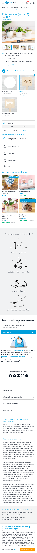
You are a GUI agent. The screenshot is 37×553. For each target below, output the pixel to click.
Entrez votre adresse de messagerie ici (14, 325)
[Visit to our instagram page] (22, 375)
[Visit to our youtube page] (18, 375)
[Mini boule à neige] (27, 182)
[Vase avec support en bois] (10, 205)
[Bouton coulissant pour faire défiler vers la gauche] (4, 47)
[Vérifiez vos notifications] (30, 2)
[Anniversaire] (8, 7)
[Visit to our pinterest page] (14, 375)
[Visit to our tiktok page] (26, 375)
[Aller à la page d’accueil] (11, 2)
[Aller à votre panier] (33, 2)
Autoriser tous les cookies (27, 549)
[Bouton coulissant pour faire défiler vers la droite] (32, 47)
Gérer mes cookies (8, 549)
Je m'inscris (7, 332)
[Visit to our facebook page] (10, 375)
